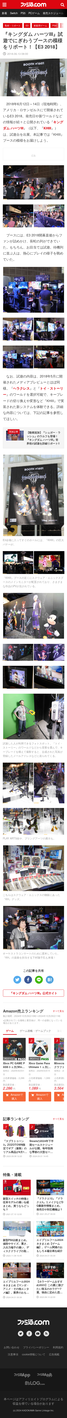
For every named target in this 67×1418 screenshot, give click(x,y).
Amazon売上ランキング (23, 1011)
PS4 (54, 25)
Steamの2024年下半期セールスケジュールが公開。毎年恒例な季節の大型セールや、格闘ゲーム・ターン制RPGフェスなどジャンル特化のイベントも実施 (41, 1146)
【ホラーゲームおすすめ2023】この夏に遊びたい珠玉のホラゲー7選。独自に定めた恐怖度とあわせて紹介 (49, 1287)
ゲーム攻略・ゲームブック (35, 1031)
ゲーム (10, 1031)
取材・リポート (12, 25)
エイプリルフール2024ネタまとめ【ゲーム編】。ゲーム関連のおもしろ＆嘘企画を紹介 (49, 1245)
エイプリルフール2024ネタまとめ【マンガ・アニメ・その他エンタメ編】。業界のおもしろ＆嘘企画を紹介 (16, 1287)
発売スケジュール (53, 13)
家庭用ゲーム (40, 25)
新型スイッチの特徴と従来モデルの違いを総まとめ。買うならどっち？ (16, 1204)
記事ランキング (16, 1118)
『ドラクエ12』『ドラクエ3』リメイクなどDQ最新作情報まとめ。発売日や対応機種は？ (49, 1204)
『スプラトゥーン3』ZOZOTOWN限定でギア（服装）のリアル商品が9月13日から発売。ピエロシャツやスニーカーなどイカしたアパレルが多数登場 (15, 1146)
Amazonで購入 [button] (16, 1096)
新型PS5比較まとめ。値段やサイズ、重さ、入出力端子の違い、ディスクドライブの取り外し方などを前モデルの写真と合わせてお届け (16, 1245)
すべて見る (58, 1011)
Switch (14, 13)
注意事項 (13, 1354)
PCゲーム (34, 13)
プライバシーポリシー (36, 1347)
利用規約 (58, 1347)
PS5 (23, 13)
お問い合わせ (11, 1347)
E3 (27, 25)
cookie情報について (33, 1354)
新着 (4, 13)
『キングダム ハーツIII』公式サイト (33, 993)
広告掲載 (54, 1354)
